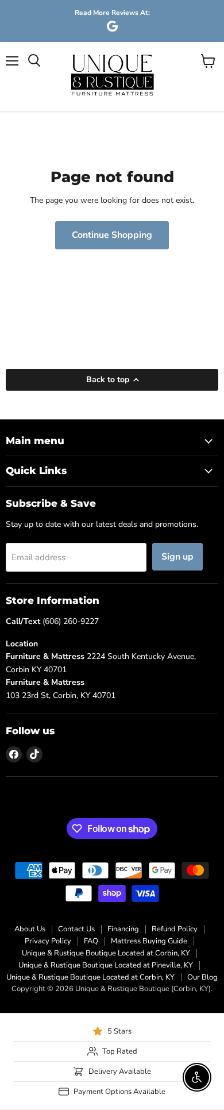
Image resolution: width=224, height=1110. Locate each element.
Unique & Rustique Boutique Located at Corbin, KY (106, 953)
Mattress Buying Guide (149, 941)
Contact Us (76, 929)
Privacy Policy (48, 941)
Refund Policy (175, 929)
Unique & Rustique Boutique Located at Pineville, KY (105, 965)
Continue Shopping (112, 235)
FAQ (91, 941)
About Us (29, 929)
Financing (123, 929)
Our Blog (202, 977)
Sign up (177, 556)
